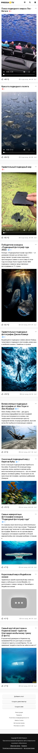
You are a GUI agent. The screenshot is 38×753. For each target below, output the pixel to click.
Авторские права (19, 723)
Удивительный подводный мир (16, 168)
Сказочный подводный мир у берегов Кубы (15, 460)
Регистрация (19, 712)
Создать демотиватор (19, 701)
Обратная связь (15, 746)
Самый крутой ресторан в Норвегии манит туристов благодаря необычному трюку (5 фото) (16, 632)
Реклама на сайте (19, 725)
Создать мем (19, 706)
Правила (19, 715)
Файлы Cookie (19, 720)
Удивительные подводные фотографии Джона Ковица (15, 334)
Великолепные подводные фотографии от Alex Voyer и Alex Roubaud (15, 406)
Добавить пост (19, 696)
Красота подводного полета (15, 87)
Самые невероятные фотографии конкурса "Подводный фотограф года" (15, 518)
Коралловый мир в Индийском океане (16, 575)
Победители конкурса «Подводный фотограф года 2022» (15, 247)
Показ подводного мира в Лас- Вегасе (16, 9)
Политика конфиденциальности (19, 718)
